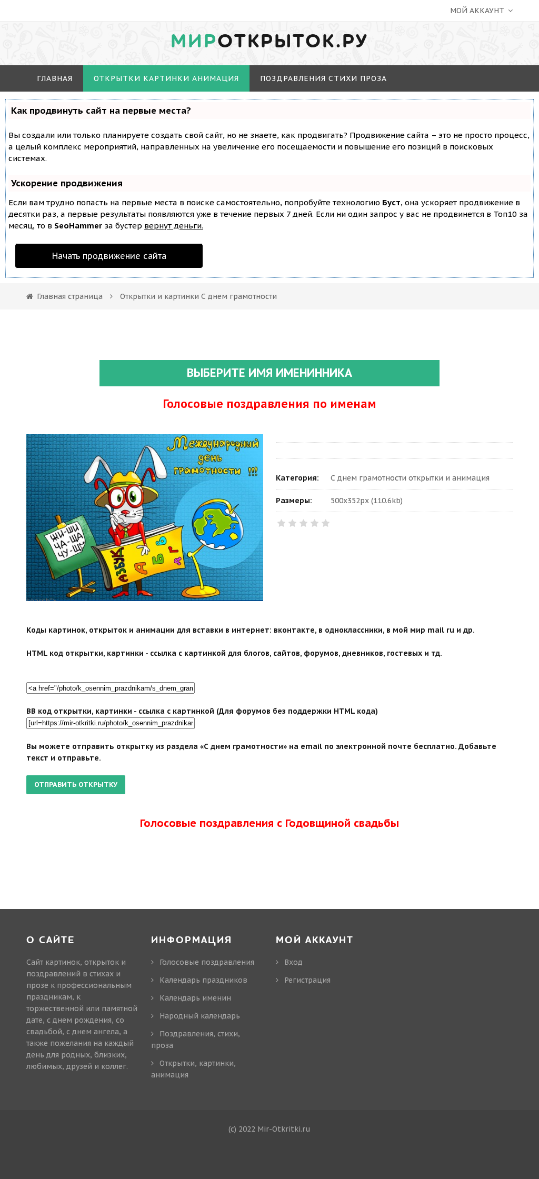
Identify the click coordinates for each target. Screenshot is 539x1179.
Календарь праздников (203, 980)
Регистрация (307, 980)
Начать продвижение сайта (109, 256)
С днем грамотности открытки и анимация (410, 478)
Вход (293, 962)
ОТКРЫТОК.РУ (269, 41)
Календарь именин (195, 998)
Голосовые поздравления (206, 962)
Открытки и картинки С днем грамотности (198, 296)
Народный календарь (199, 1016)
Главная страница (70, 296)
